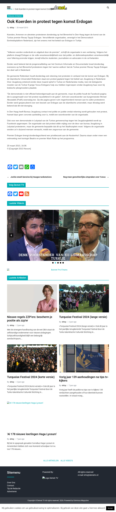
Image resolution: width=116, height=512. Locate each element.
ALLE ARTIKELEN (51, 460)
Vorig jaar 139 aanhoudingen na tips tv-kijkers (84, 378)
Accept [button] (110, 508)
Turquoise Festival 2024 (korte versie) (31, 377)
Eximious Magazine (81, 501)
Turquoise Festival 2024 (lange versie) (83, 317)
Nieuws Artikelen (15, 16)
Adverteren (12, 491)
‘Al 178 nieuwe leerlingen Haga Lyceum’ (32, 434)
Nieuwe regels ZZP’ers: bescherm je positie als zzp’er (29, 318)
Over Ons (11, 482)
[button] (11, 235)
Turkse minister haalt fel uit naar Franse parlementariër (58, 256)
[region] (58, 237)
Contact (10, 485)
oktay (12, 27)
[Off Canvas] (8, 7)
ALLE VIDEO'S (67, 460)
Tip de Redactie (13, 488)
